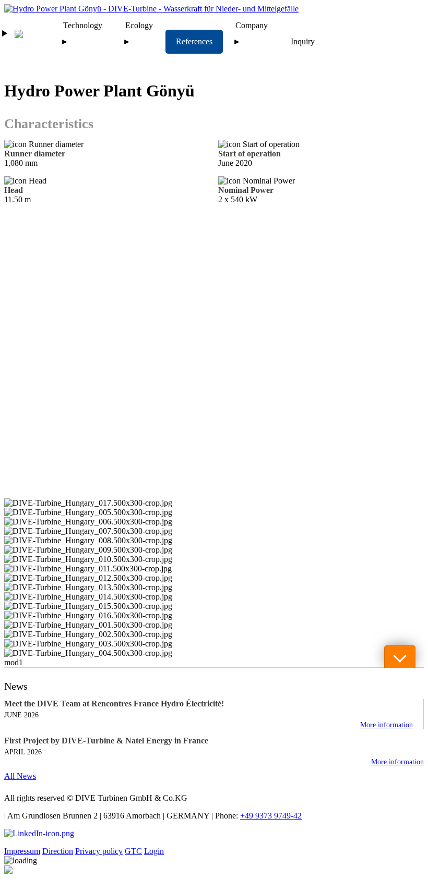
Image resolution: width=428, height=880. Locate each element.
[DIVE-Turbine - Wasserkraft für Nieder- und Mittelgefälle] (151, 8)
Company (251, 25)
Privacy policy (99, 851)
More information (386, 725)
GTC (133, 851)
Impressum (22, 851)
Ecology (139, 25)
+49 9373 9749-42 (271, 815)
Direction (57, 851)
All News (20, 776)
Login (154, 851)
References (194, 41)
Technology (82, 25)
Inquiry (303, 41)
